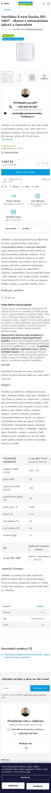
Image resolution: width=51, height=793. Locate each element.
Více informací (7, 139)
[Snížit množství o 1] (39, 163)
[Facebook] (26, 748)
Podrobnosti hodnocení (34, 29)
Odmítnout (13, 785)
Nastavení (25, 777)
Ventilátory (40, 606)
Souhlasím (37, 786)
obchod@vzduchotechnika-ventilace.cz (27, 729)
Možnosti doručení (11, 152)
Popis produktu (10, 228)
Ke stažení (25, 228)
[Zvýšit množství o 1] (46, 163)
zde (28, 771)
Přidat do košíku (25, 172)
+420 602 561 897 (27, 107)
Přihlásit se (40, 688)
